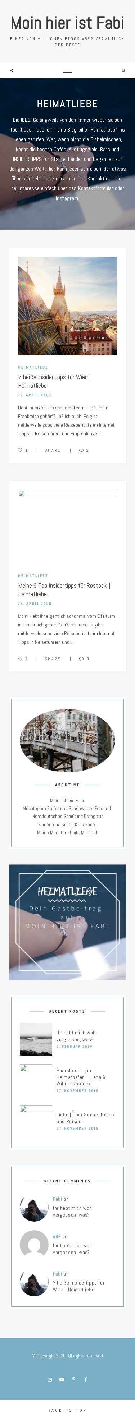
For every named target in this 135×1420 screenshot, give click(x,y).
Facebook (85, 1379)
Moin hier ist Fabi (67, 23)
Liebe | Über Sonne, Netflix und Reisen (86, 1118)
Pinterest (73, 1379)
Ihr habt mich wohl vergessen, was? (77, 1036)
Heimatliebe (33, 367)
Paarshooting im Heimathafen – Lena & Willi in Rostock (81, 1077)
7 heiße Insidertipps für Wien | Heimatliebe (79, 1286)
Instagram (49, 1379)
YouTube (61, 1379)
